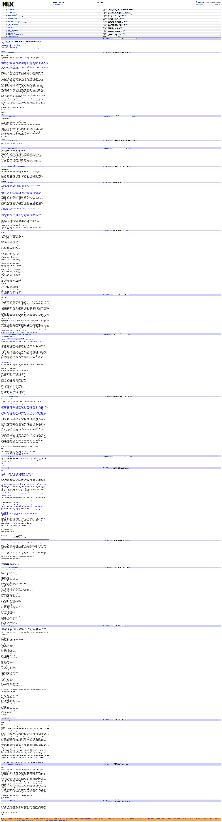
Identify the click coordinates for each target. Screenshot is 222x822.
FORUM (58, 818)
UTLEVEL (53, 820)
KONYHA (117, 818)
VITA (57, 820)
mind (18, 9)
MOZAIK (172, 818)
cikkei (135, 9)
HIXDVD (92, 818)
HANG (68, 818)
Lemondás (218, 4)
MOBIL (164, 818)
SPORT (14, 820)
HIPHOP (72, 818)
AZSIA (21, 818)
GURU (63, 818)
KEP (113, 818)
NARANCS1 (185, 818)
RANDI (58, 2)
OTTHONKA (205, 818)
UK (43, 820)
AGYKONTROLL (6, 818)
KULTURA (142, 818)
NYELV (194, 818)
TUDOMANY (38, 820)
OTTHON (199, 818)
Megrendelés (199, 4)
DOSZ (37, 818)
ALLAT (13, 818)
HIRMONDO (86, 818)
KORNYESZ (129, 818)
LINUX (147, 818)
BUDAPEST (26, 818)
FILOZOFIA (52, 818)
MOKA (168, 818)
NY (190, 818)
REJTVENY (4, 820)
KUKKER (136, 818)
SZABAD (19, 820)
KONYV (123, 818)
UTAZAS (47, 820)
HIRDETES (78, 818)
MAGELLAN (152, 818)
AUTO (17, 818)
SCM (9, 820)
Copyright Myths (58, 4)
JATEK (110, 818)
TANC (29, 820)
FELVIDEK (43, 818)
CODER (33, 818)
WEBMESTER (63, 820)
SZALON (24, 820)
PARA (211, 818)
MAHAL (159, 818)
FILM (47, 818)
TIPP (32, 820)
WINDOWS (71, 820)
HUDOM (97, 818)
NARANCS (178, 818)
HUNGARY (104, 818)
